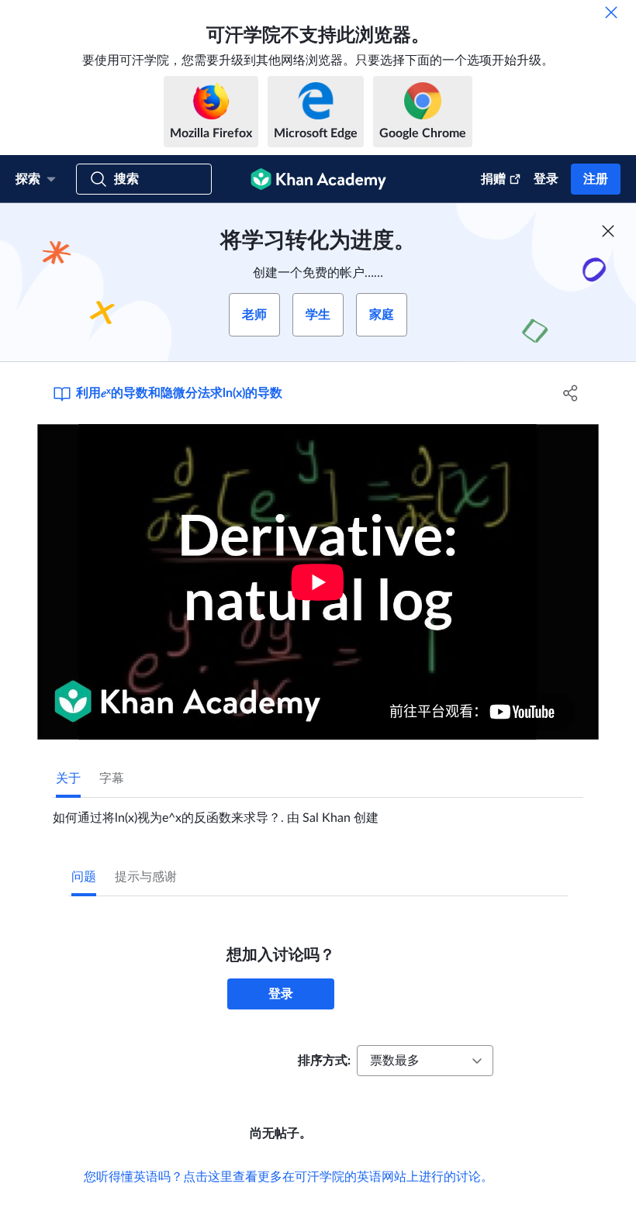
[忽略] (611, 12)
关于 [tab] (68, 778)
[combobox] (425, 1060)
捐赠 (493, 179)
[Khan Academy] (318, 179)
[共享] (570, 393)
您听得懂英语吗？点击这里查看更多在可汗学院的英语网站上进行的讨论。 (288, 1177)
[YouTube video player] (318, 582)
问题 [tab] (83, 877)
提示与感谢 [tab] (146, 877)
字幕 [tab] (111, 778)
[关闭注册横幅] (608, 231)
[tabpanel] (318, 812)
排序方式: (324, 1060)
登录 (546, 179)
